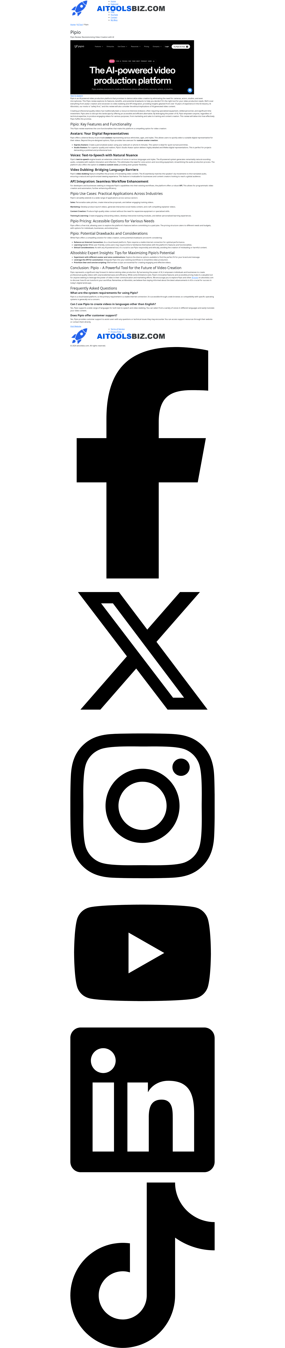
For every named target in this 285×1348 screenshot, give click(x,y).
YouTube (114, 15)
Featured (114, 4)
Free (112, 12)
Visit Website (75, 326)
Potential (114, 6)
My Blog (114, 20)
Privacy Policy (116, 331)
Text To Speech (76, 95)
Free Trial (114, 9)
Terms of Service (118, 329)
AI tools (195, 277)
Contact (114, 17)
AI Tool (80, 24)
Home (113, 1)
